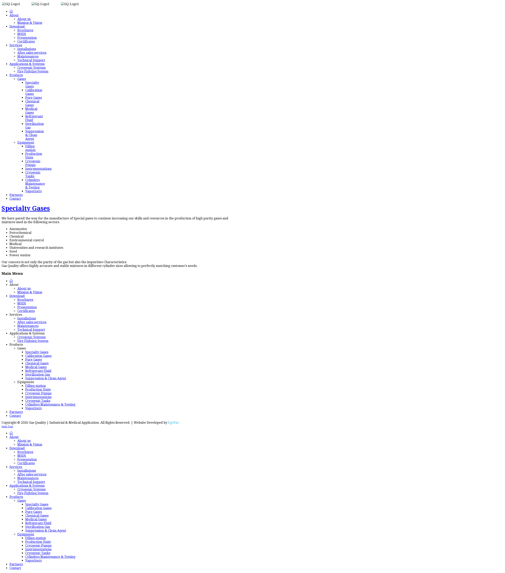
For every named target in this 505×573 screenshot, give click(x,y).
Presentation (27, 307)
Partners (16, 412)
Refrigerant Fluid (38, 371)
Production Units (38, 389)
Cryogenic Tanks (37, 401)
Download (17, 296)
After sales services (31, 322)
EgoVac (173, 422)
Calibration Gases (38, 356)
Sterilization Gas (37, 374)
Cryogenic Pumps (38, 393)
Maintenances (27, 326)
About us (24, 288)
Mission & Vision (29, 292)
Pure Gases (33, 359)
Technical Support (31, 330)
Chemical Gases (37, 363)
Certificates (26, 311)
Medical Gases (36, 367)
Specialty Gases (26, 208)
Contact (15, 416)
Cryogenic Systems (31, 337)
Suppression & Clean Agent (45, 378)
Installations (26, 318)
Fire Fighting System (32, 341)
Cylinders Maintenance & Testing (50, 404)
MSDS (21, 303)
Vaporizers (33, 408)
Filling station (35, 386)
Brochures (25, 300)
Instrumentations (38, 397)
